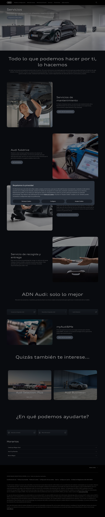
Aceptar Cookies (79, 201)
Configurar (53, 201)
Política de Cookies (49, 194)
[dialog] (52, 193)
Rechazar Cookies (26, 201)
